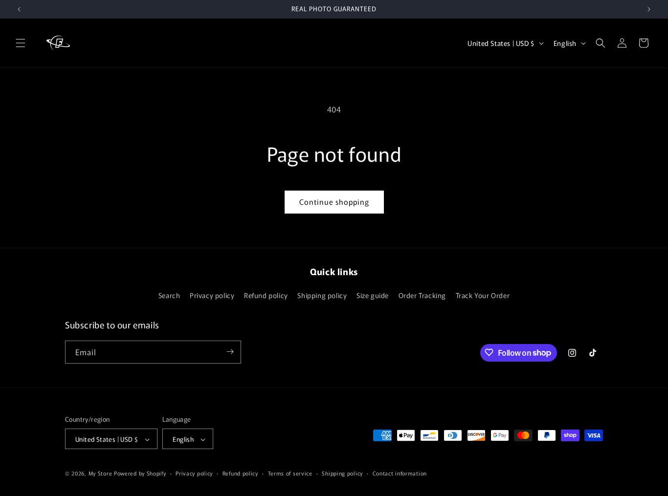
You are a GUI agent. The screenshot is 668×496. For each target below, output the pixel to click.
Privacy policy (212, 296)
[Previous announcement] (19, 9)
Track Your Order (483, 296)
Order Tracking (422, 296)
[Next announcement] (649, 9)
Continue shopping (334, 201)
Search (169, 296)
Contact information (400, 473)
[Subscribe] (230, 351)
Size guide (372, 296)
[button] (20, 43)
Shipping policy (322, 296)
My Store (100, 473)
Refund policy (266, 296)
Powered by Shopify (140, 473)
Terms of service (290, 473)
